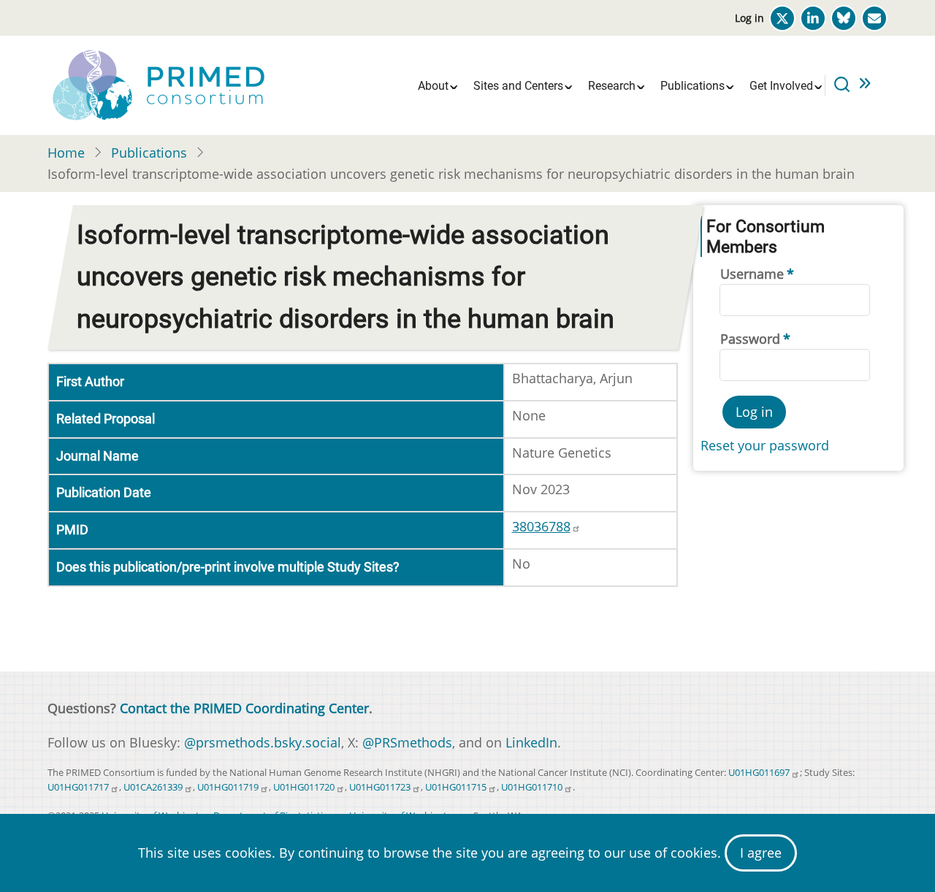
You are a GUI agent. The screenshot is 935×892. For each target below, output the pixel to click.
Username (752, 273)
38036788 (541, 526)
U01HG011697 (759, 772)
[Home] (157, 84)
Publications (692, 86)
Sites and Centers (518, 86)
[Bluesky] (844, 18)
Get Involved (781, 86)
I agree (761, 852)
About (433, 86)
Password (750, 338)
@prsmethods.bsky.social (262, 742)
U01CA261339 (153, 787)
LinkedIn (531, 742)
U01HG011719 (228, 787)
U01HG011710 (531, 787)
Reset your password (765, 445)
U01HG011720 (304, 787)
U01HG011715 (455, 787)
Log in (749, 18)
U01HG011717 (78, 787)
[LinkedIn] (813, 18)
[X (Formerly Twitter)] (782, 18)
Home (66, 152)
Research (612, 86)
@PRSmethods (407, 742)
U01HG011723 (380, 787)
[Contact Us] (874, 18)
